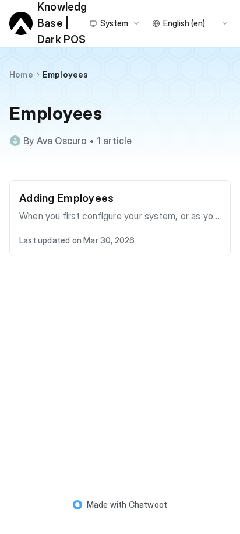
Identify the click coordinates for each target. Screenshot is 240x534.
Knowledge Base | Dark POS (61, 23)
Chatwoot (148, 504)
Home (21, 74)
